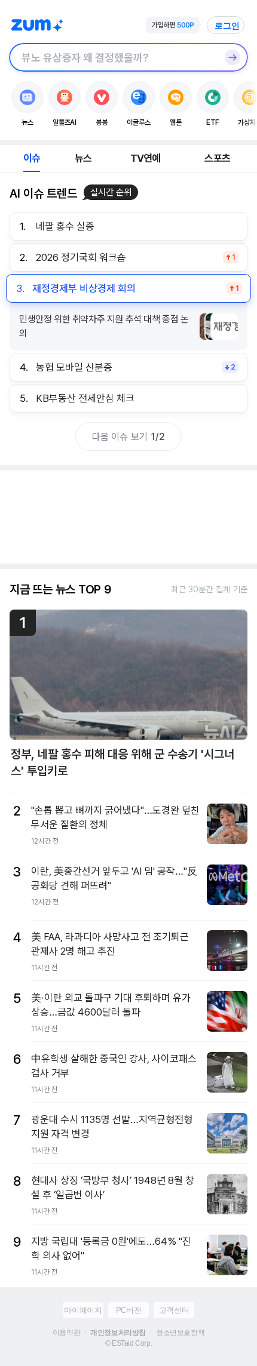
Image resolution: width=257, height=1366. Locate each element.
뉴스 (83, 158)
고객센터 (174, 1310)
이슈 (31, 158)
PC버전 (128, 1310)
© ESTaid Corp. (128, 1343)
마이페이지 (83, 1310)
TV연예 (145, 158)
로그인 (227, 25)
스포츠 (217, 158)
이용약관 (66, 1332)
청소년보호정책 (180, 1332)
